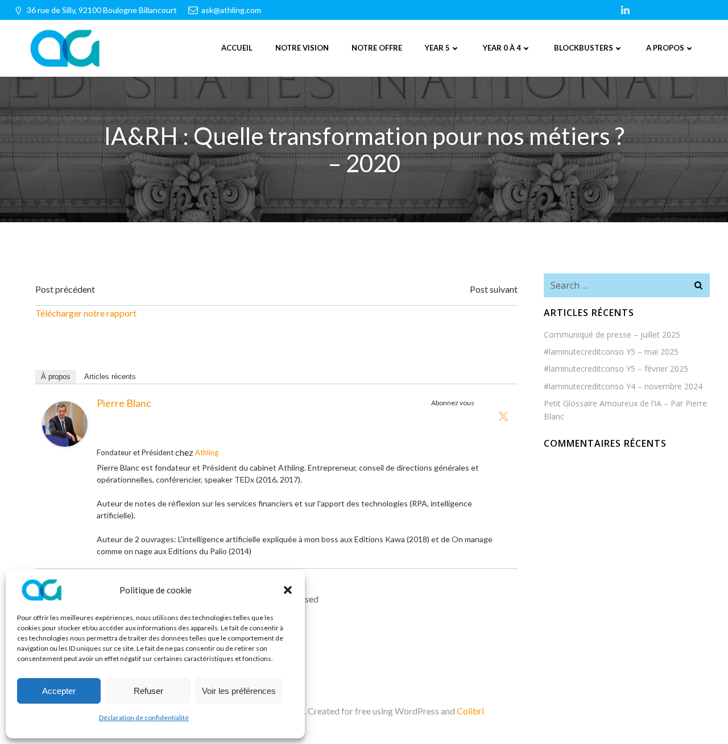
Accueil (237, 47)
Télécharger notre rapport (85, 312)
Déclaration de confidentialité (144, 717)
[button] (287, 590)
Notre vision (302, 47)
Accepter (59, 691)
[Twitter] (503, 416)
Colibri (470, 710)
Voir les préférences (239, 691)
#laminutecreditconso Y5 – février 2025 (616, 368)
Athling (206, 452)
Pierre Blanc (124, 403)
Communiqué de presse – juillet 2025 (612, 334)
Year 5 (437, 47)
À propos (56, 376)
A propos (665, 47)
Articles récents (110, 376)
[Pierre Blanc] (65, 422)
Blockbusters (583, 47)
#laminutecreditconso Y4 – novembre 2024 (623, 386)
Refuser (148, 691)
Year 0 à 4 (502, 47)
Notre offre (376, 47)
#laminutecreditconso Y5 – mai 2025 (611, 351)
